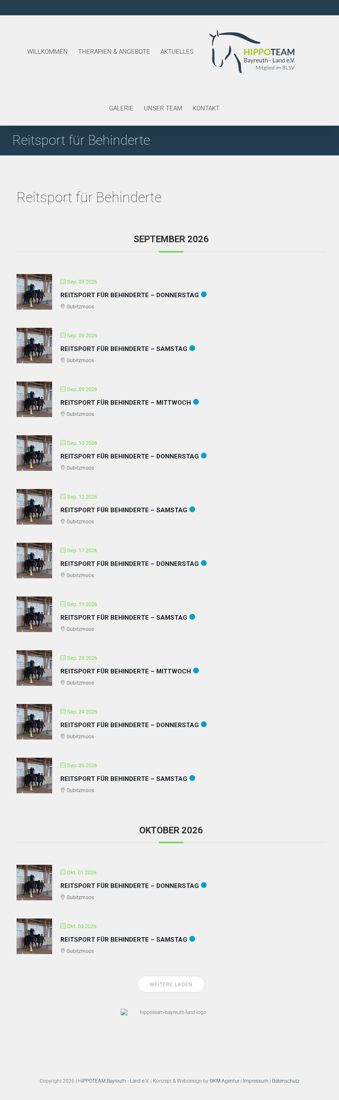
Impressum (255, 1081)
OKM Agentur (224, 1081)
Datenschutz (286, 1081)
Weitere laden (171, 985)
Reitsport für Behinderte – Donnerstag (129, 295)
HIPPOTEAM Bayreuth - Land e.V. (113, 1081)
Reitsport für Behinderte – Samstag (123, 349)
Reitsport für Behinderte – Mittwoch (125, 402)
